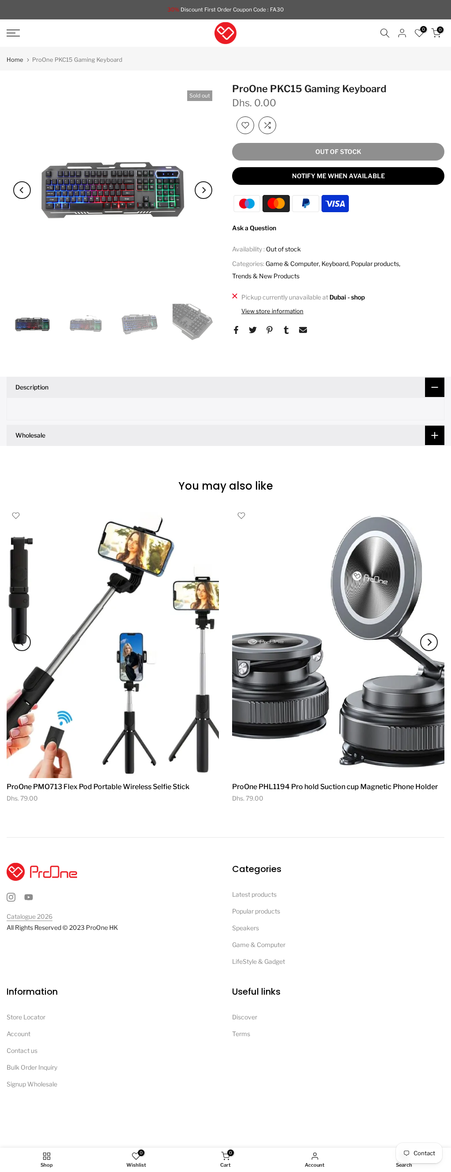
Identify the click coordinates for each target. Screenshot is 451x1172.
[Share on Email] (303, 330)
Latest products (254, 894)
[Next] (203, 190)
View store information (272, 311)
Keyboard (335, 263)
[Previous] (22, 190)
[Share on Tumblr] (286, 330)
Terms (241, 1033)
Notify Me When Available (338, 176)
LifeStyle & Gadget (258, 961)
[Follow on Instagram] (11, 897)
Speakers (245, 928)
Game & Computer (292, 263)
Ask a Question (254, 228)
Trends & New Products (265, 276)
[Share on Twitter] (253, 330)
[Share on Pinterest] (270, 330)
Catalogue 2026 (29, 916)
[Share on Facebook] (236, 330)
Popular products (375, 263)
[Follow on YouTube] (28, 897)
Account (18, 1033)
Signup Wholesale (32, 1084)
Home (15, 60)
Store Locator (26, 1017)
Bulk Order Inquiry (32, 1067)
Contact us (22, 1050)
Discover (244, 1017)
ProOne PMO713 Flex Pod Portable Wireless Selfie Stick (98, 787)
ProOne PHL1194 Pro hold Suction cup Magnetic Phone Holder (335, 787)
